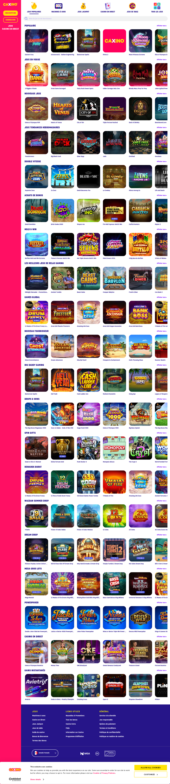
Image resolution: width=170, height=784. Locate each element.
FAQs (68, 728)
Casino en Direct (10, 29)
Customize (149, 774)
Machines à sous (38, 715)
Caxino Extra (71, 724)
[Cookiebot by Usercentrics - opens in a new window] (15, 779)
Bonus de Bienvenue (40, 736)
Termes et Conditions (107, 728)
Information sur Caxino (75, 732)
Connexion (10, 20)
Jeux (10, 26)
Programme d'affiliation (75, 736)
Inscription (10, 13)
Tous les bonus (71, 720)
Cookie (96, 773)
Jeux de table (37, 728)
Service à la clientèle (107, 715)
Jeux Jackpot (37, 724)
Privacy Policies (108, 773)
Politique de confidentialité (109, 732)
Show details (35, 779)
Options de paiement (107, 724)
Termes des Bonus (39, 740)
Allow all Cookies (151, 768)
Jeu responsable (106, 720)
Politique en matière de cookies (111, 736)
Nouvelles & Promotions (75, 715)
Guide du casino (38, 732)
